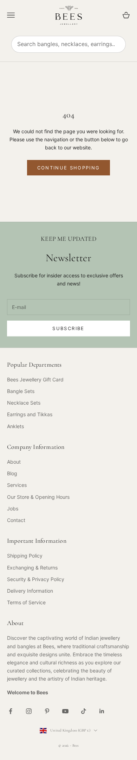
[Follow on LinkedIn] (101, 711)
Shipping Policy (25, 556)
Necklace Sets (23, 403)
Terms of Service (26, 602)
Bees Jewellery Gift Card (35, 379)
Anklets (15, 426)
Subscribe (68, 328)
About (14, 462)
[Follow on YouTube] (65, 711)
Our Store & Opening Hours (38, 497)
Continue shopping (68, 167)
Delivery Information (30, 591)
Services (17, 485)
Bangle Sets (20, 391)
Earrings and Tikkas (29, 414)
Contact (16, 520)
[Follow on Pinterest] (47, 711)
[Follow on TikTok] (83, 711)
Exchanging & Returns (32, 568)
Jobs (12, 508)
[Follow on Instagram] (28, 711)
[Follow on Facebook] (10, 711)
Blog (12, 473)
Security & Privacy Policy (35, 579)
